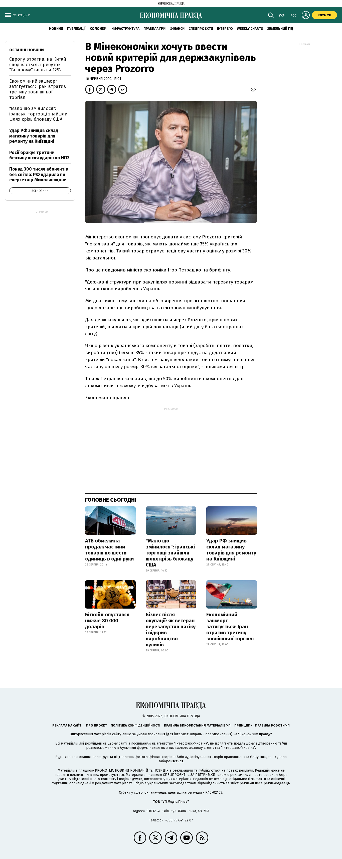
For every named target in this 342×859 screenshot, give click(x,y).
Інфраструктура (124, 29)
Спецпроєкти (201, 29)
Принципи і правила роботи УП (262, 725)
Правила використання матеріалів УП (197, 725)
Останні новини (26, 50)
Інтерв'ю (225, 29)
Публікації (76, 29)
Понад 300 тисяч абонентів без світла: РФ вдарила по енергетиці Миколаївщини (38, 174)
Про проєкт (96, 725)
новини (56, 29)
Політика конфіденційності (135, 725)
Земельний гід (280, 29)
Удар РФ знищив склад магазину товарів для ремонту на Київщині (231, 550)
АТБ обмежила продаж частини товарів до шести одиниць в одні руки (109, 550)
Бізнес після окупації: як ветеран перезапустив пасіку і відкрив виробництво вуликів (171, 630)
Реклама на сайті (67, 725)
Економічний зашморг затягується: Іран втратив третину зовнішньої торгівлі (230, 627)
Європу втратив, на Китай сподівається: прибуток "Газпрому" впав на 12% (37, 64)
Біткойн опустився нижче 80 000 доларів (107, 621)
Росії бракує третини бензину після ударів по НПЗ (39, 155)
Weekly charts (250, 29)
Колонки (98, 29)
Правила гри (154, 29)
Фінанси (177, 29)
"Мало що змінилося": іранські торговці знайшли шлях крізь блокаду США (170, 553)
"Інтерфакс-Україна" (191, 743)
